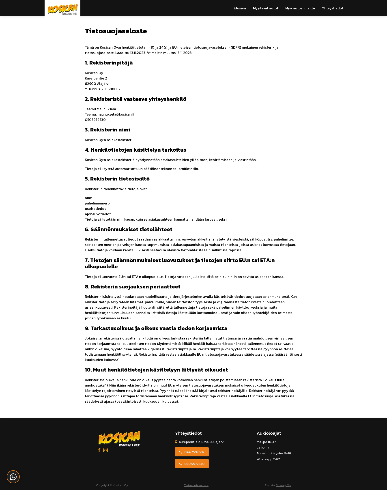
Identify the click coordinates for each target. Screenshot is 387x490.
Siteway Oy (283, 485)
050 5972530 (194, 463)
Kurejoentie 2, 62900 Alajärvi (201, 441)
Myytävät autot (265, 8)
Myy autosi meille (300, 8)
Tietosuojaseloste (196, 485)
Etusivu (240, 8)
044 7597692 (194, 451)
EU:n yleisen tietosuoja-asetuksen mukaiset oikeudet (212, 385)
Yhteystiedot (332, 8)
